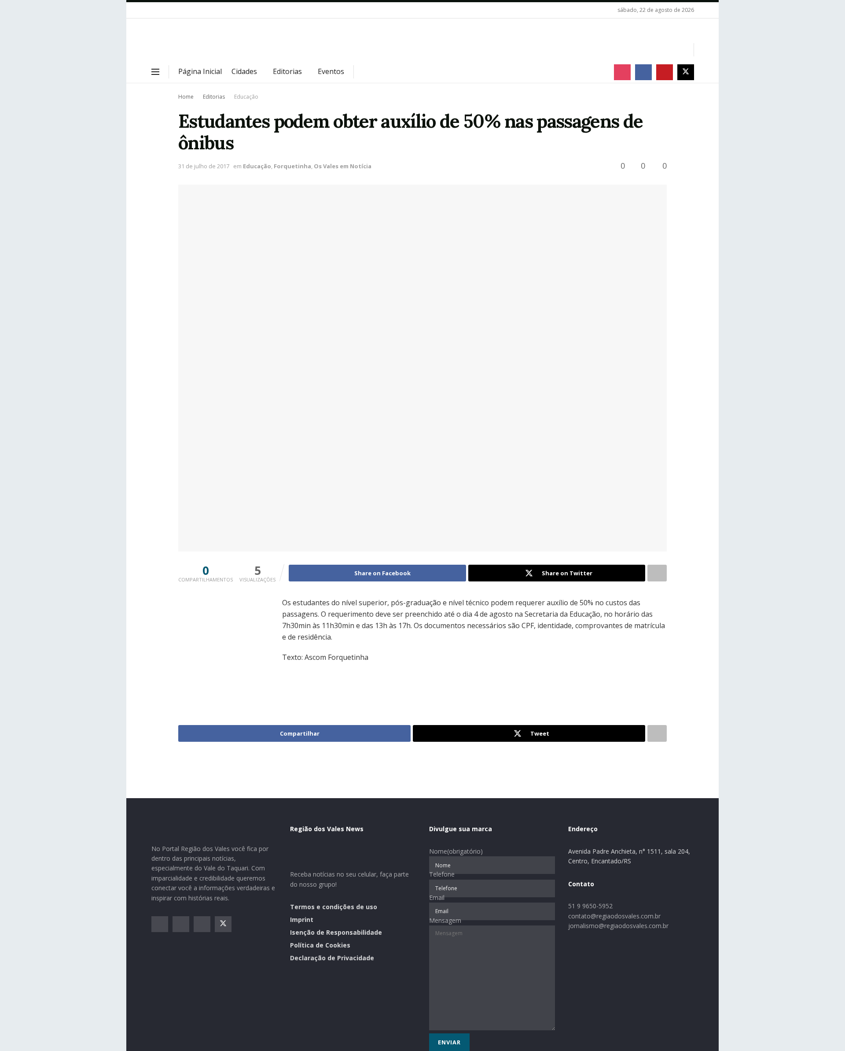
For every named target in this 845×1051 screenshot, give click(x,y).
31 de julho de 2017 (203, 166)
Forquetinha (292, 166)
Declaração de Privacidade (332, 958)
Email (437, 897)
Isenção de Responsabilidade (336, 932)
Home (186, 96)
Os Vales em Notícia (342, 166)
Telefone (442, 874)
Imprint (301, 919)
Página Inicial (200, 71)
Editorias (287, 71)
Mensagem (445, 920)
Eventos (331, 71)
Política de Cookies (320, 945)
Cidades (244, 71)
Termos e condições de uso (333, 907)
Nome (456, 851)
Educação (246, 96)
